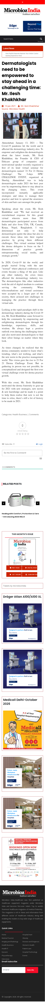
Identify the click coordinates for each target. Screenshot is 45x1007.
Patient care (26, 948)
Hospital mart (27, 935)
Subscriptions (32, 574)
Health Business (19, 414)
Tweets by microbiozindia (14, 585)
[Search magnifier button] (41, 39)
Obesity (25, 938)
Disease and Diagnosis (30, 941)
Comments (34, 414)
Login (40, 444)
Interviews (5, 959)
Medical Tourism (8, 938)
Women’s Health (28, 945)
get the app (16, 574)
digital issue (32, 568)
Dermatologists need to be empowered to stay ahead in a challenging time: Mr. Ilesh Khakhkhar (21, 81)
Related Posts (12, 484)
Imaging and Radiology (10, 941)
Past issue (16, 568)
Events (24, 955)
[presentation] (3, 503)
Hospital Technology (29, 952)
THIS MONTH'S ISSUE (22, 534)
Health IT (5, 948)
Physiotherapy (7, 955)
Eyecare (5, 952)
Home (4, 935)
